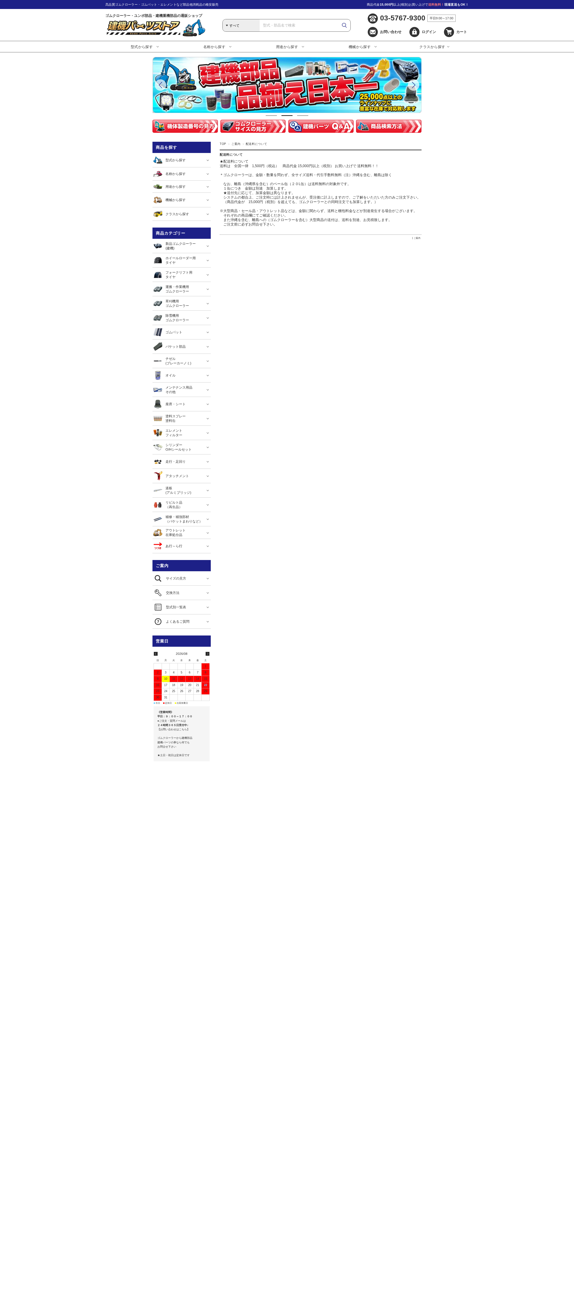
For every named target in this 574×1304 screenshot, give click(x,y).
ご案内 (236, 144)
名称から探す (214, 47)
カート (461, 32)
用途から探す (287, 47)
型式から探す (142, 47)
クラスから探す (432, 47)
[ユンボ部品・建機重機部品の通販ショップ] (155, 35)
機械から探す (360, 47)
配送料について (231, 154)
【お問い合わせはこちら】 (173, 729)
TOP (223, 144)
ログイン (429, 32)
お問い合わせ (391, 32)
